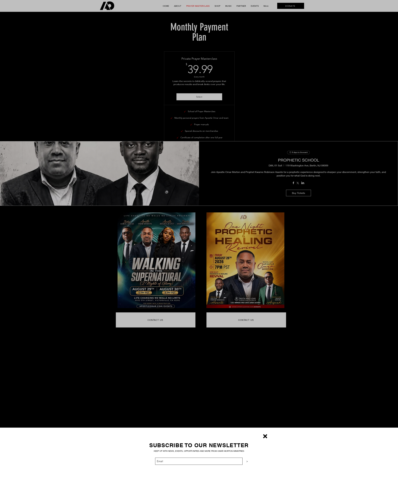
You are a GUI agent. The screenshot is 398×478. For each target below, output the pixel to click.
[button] (265, 436)
